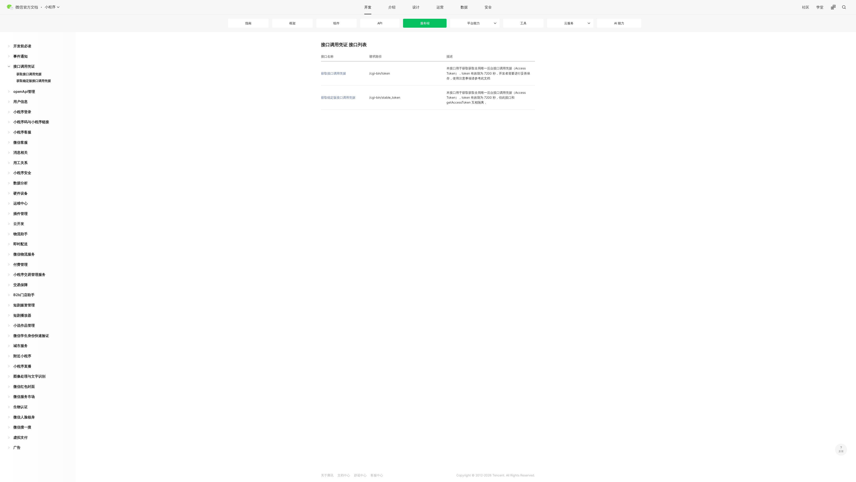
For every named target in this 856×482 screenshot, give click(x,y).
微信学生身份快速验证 (31, 335)
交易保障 (20, 285)
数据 (464, 7)
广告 (17, 447)
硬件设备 (20, 193)
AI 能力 (619, 23)
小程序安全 (22, 172)
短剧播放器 (22, 315)
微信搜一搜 (22, 427)
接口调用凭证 (24, 66)
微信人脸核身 (24, 417)
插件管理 (20, 213)
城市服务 (20, 345)
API (379, 23)
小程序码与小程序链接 (31, 122)
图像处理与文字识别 (29, 376)
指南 (248, 23)
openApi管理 (24, 91)
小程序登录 (22, 112)
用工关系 (20, 162)
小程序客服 (22, 132)
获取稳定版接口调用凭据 (33, 81)
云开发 (18, 223)
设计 (416, 7)
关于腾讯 (327, 475)
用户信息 (20, 101)
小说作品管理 (24, 325)
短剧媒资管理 (24, 305)
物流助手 (20, 234)
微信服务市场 (24, 396)
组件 (336, 23)
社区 (805, 7)
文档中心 (343, 475)
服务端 (425, 23)
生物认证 (20, 407)
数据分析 (20, 183)
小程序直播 (22, 366)
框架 (292, 23)
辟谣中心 (360, 475)
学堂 (819, 7)
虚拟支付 (20, 437)
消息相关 (20, 152)
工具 (523, 23)
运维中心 (20, 203)
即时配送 (20, 244)
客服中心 (376, 475)
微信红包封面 (24, 386)
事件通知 (20, 56)
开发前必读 (22, 46)
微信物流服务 (24, 254)
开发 (367, 7)
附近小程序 (22, 356)
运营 (440, 7)
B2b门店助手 (24, 295)
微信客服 (20, 142)
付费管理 (20, 264)
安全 (488, 7)
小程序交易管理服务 (29, 274)
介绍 (391, 7)
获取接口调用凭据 (28, 74)
